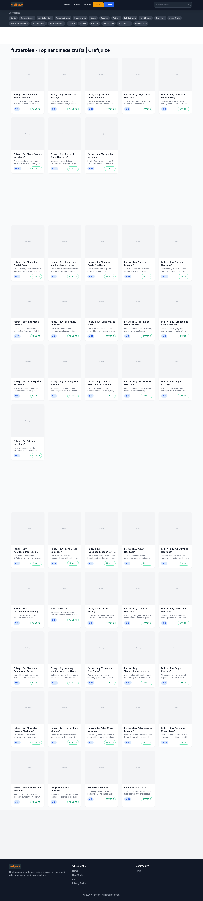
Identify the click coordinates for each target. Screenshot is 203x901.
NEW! (98, 4)
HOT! (109, 4)
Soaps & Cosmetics (19, 23)
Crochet (94, 23)
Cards (13, 18)
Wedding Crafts (57, 23)
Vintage (71, 23)
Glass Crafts (174, 18)
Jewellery (160, 18)
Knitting (83, 23)
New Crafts (77, 875)
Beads (93, 18)
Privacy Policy (79, 883)
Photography (141, 23)
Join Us (76, 879)
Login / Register (82, 4)
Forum (138, 871)
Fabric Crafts (130, 18)
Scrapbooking (39, 23)
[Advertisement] (98, 35)
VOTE (37, 109)
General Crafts (27, 18)
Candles (104, 18)
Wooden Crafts (63, 18)
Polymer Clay (124, 23)
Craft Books (145, 18)
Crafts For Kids (45, 18)
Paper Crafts (80, 18)
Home (67, 4)
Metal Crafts (108, 23)
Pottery (116, 18)
